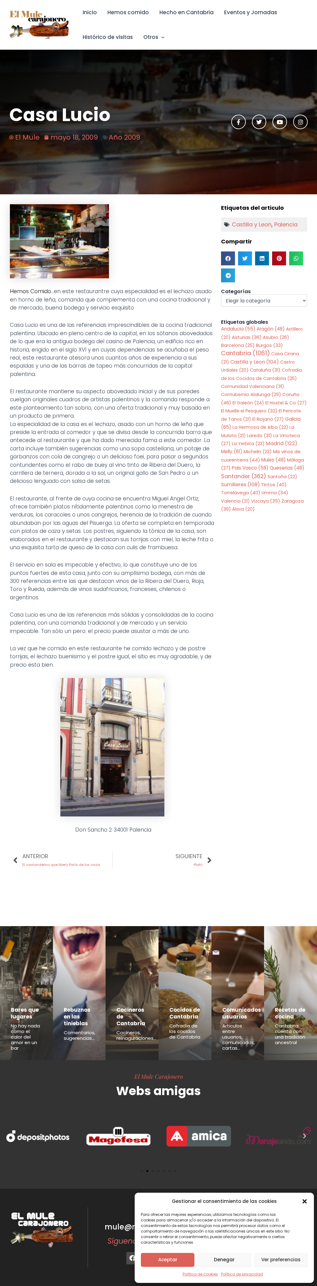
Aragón (271, 329)
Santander (243, 476)
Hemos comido (128, 12)
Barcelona (238, 345)
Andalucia (238, 329)
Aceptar (167, 1259)
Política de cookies (200, 1274)
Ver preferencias (281, 1259)
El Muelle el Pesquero (249, 411)
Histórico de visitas (108, 37)
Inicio (90, 12)
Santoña (282, 477)
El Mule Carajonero (158, 1076)
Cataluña (265, 370)
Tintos (274, 484)
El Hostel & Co (286, 403)
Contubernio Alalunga (251, 394)
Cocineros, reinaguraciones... (136, 1035)
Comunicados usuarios (241, 1013)
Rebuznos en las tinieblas (77, 1016)
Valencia (235, 501)
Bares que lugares (25, 1013)
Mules (273, 460)
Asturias (247, 337)
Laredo (259, 435)
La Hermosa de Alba (260, 427)
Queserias (287, 468)
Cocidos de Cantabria (184, 1013)
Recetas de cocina (290, 1013)
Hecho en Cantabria (186, 12)
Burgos (269, 345)
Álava (243, 509)
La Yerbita (248, 444)
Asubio (276, 337)
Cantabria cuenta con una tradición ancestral (290, 1034)
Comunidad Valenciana (252, 386)
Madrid (281, 443)
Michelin (258, 452)
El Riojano (268, 419)
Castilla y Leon (251, 224)
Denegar (224, 1259)
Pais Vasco (250, 468)
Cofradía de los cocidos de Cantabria (184, 1031)
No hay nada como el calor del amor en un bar (25, 1036)
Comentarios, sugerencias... (79, 1035)
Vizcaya (265, 501)
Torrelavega (240, 492)
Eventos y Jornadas (250, 12)
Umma (275, 493)
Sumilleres (240, 484)
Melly (231, 451)
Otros (150, 37)
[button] (305, 1201)
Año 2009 (124, 137)
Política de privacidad (242, 1274)
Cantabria (245, 353)
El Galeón (248, 403)
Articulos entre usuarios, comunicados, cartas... (238, 1036)
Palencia (285, 224)
